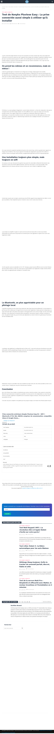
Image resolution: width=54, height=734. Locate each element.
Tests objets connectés (13, 6)
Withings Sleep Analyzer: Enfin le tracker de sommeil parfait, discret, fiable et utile (34, 564)
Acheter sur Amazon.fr (9, 420)
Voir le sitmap (49, 730)
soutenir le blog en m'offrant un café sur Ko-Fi (32, 488)
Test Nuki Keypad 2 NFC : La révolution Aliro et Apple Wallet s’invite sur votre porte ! (32, 530)
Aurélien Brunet (14, 23)
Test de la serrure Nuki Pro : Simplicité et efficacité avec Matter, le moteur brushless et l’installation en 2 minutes (35, 583)
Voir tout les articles (47, 601)
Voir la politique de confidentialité (8, 732)
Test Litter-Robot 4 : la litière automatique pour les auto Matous (34, 547)
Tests (7, 6)
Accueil (3, 6)
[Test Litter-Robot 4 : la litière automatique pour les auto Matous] (9, 548)
